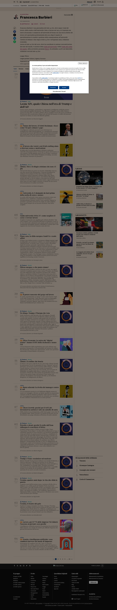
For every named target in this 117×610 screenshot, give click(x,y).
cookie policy (56, 72)
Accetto (64, 87)
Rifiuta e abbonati (83, 63)
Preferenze (53, 87)
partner (79, 77)
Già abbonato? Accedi (59, 91)
